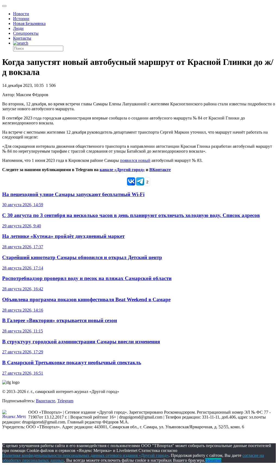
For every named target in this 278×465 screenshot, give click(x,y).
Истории (21, 18)
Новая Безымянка (29, 23)
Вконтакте (45, 400)
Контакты (22, 38)
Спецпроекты (26, 33)
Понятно (213, 460)
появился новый (135, 160)
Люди (18, 28)
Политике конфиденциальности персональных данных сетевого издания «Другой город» (85, 455)
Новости (21, 13)
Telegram (65, 400)
